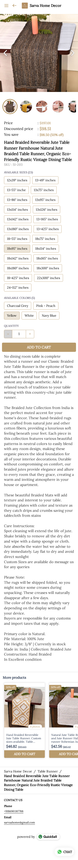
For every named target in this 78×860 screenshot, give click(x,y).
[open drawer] (6, 6)
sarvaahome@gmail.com (19, 822)
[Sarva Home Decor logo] (25, 6)
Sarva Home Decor (45, 6)
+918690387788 (13, 811)
